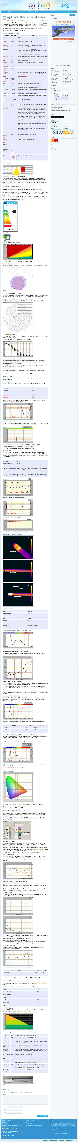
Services (17, 11)
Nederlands (70, 11)
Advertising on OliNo (53, 1140)
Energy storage (68, 74)
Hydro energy (55, 78)
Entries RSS (61, 1140)
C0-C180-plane (33, 49)
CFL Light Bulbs (55, 71)
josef (53, 110)
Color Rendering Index (22, 76)
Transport (67, 82)
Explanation (67, 75)
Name (4, 1106)
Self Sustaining (68, 81)
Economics (54, 73)
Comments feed (54, 149)
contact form (64, 1133)
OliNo (53, 81)
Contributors (24, 11)
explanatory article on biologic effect (40, 983)
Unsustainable (68, 83)
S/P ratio (4, 95)
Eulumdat (45, 265)
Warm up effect (37, 110)
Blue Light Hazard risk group (5, 141)
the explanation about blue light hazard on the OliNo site (21, 1011)
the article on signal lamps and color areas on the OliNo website (25, 806)
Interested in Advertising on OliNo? (63, 65)
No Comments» (45, 20)
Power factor (5, 397)
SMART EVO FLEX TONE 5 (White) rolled (12, 1125)
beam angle (28, 365)
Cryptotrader (65, 126)
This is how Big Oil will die (8, 1135)
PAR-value (5, 85)
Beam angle (5, 49)
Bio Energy (54, 70)
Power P (4, 54)
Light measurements (25, 20)
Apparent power (6, 395)
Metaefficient (53, 128)
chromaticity (32, 852)
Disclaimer (37, 11)
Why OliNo (10, 11)
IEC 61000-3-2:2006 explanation (21, 424)
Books (66, 70)
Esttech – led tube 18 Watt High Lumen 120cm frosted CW (26, 18)
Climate (66, 71)
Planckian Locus (37, 849)
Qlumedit (25, 265)
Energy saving (55, 74)
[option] (63, 31)
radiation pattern (7, 334)
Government (54, 77)
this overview (7, 30)
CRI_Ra (4, 76)
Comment (4, 1094)
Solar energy (54, 82)
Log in (52, 146)
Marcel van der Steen (16, 20)
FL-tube (12, 83)
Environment (54, 75)
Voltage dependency (30, 117)
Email (4, 1109)
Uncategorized (55, 83)
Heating (66, 77)
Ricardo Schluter (55, 104)
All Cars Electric (54, 126)
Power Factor (5, 56)
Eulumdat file (40, 28)
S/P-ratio (60, 106)
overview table (7, 176)
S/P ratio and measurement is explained (12, 741)
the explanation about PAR (15, 699)
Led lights (54, 79)
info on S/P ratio (8, 768)
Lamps (66, 78)
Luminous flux (5, 66)
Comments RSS (69, 1140)
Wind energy (54, 85)
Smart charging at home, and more (67, 104)
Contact (31, 11)
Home (3, 11)
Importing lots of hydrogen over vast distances (12, 1122)
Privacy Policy (45, 1140)
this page (27, 187)
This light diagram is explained (10, 267)
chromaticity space (8, 803)
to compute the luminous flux (17, 372)
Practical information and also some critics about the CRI (31, 814)
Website (4, 1112)
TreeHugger (65, 128)
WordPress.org (54, 150)
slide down (54, 108)
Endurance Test (68, 73)
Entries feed (53, 148)
